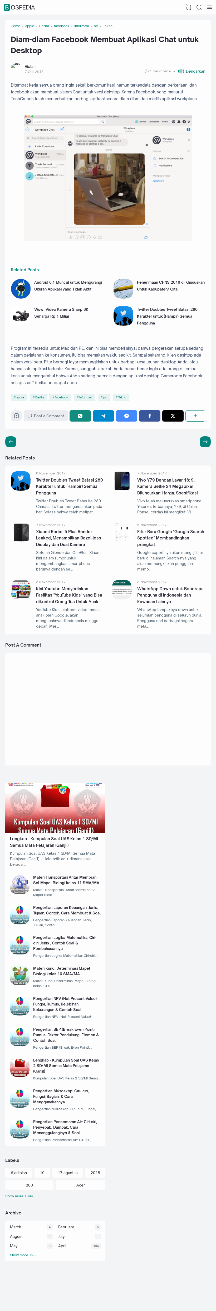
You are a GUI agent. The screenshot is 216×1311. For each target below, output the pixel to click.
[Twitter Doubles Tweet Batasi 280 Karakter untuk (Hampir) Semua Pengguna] (123, 324)
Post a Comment (49, 416)
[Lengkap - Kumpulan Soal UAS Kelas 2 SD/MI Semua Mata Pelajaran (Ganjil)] (20, 1075)
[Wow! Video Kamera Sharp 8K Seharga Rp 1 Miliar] (21, 324)
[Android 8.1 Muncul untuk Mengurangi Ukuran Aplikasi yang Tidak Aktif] (21, 297)
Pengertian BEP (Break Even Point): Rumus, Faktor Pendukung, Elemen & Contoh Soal (66, 1035)
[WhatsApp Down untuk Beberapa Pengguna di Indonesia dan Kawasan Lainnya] (122, 598)
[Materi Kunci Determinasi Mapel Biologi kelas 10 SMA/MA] (20, 984)
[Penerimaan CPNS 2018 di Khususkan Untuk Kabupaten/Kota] (123, 297)
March (15, 1227)
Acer (80, 1185)
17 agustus (68, 1172)
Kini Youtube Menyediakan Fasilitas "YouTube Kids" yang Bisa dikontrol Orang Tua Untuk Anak (69, 595)
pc (105, 397)
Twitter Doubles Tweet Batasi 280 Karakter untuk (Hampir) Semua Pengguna (167, 316)
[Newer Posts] (205, 441)
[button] (189, 71)
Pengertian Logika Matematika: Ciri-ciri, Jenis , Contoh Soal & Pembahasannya (64, 943)
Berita (39, 397)
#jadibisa (19, 1172)
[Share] (195, 416)
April (62, 1246)
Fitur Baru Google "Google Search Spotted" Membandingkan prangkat (170, 538)
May (14, 1246)
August (16, 1236)
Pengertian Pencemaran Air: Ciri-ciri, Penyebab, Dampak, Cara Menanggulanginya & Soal (65, 1127)
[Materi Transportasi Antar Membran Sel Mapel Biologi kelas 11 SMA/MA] (20, 892)
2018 (95, 1172)
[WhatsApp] (80, 416)
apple (20, 397)
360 (29, 1185)
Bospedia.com (180, 1301)
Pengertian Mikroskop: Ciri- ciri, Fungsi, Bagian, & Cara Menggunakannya (61, 1096)
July (61, 1236)
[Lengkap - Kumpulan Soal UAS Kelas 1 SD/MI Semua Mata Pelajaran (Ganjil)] (55, 831)
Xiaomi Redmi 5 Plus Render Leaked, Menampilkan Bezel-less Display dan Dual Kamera (68, 538)
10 (42, 1172)
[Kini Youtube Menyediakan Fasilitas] (21, 598)
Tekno (122, 397)
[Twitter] (173, 416)
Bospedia (20, 7)
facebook (61, 397)
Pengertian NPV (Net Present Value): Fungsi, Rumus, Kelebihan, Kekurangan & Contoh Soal (65, 1004)
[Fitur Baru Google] (122, 541)
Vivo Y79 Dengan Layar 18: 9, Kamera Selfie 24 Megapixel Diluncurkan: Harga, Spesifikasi (167, 487)
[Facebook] (149, 416)
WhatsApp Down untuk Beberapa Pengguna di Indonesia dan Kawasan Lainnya (170, 595)
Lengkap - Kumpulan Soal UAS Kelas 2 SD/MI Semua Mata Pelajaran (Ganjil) (66, 1065)
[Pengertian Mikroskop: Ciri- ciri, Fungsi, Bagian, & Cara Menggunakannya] (20, 1106)
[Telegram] (103, 416)
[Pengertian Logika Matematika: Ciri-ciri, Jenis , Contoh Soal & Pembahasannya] (20, 953)
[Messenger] (126, 416)
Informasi (85, 397)
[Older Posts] (10, 441)
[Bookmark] (16, 417)
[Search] (199, 7)
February (66, 1227)
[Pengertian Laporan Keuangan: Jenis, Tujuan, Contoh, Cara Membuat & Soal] (20, 923)
